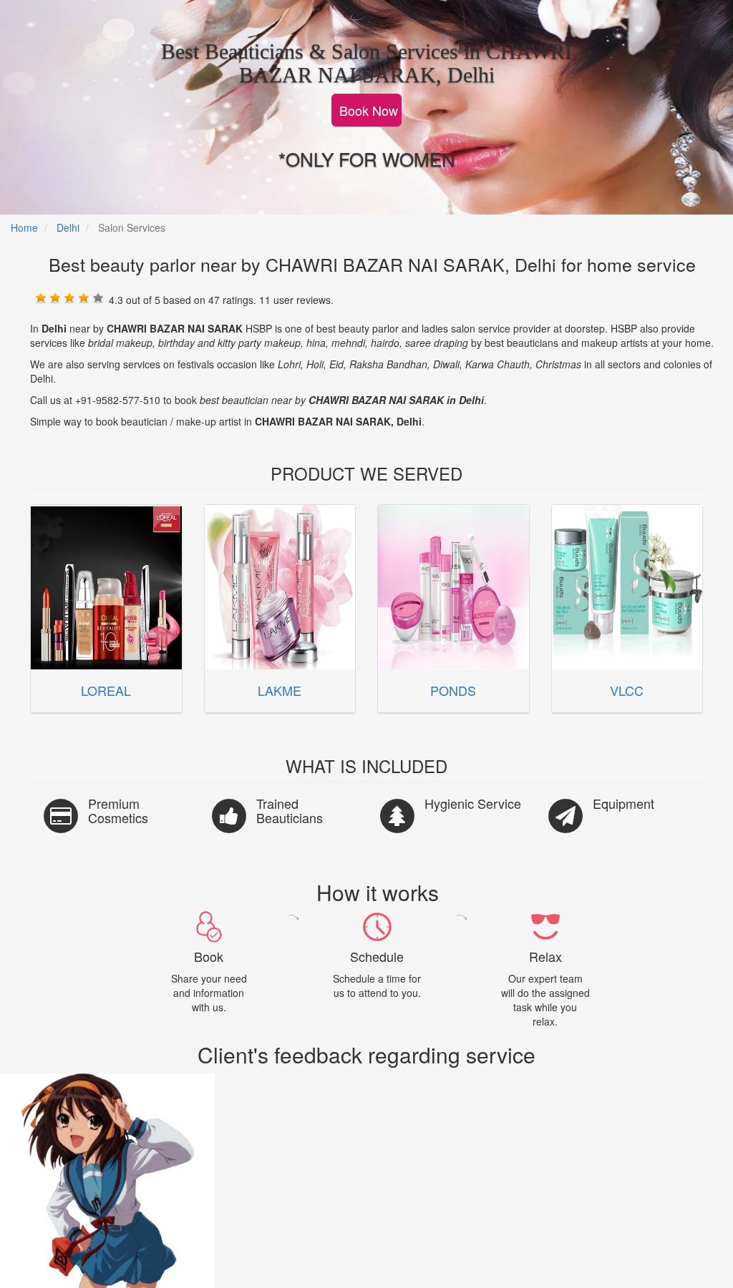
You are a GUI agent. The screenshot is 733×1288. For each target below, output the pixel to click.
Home (24, 227)
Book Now (368, 110)
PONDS (453, 690)
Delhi (68, 227)
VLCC (627, 690)
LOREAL (106, 690)
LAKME (279, 690)
